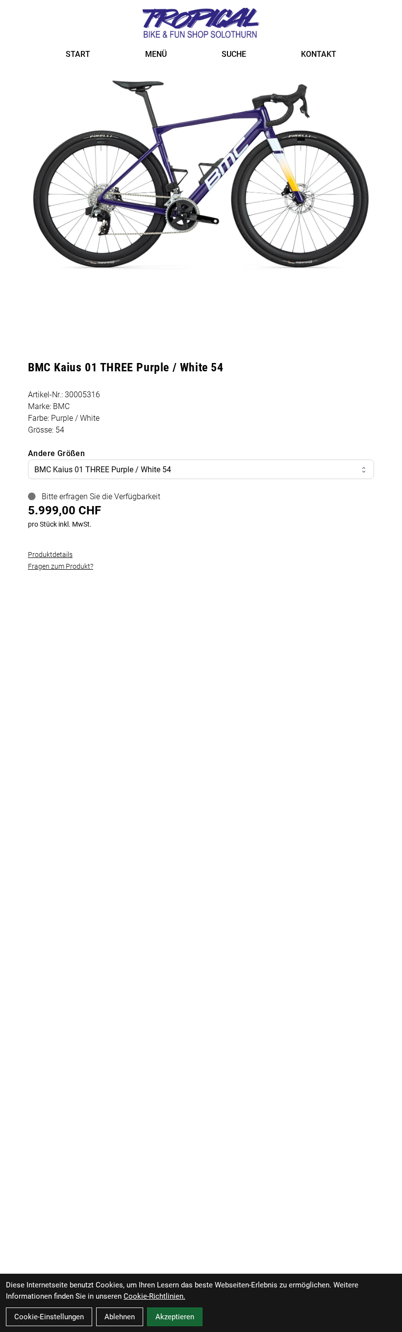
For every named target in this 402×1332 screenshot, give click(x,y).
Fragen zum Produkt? (60, 566)
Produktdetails (50, 554)
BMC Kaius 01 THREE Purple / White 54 (102, 469)
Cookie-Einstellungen (49, 1316)
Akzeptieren (174, 1316)
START (78, 54)
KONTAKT (318, 54)
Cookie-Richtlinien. (154, 1296)
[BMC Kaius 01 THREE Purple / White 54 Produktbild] (201, 176)
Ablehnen (119, 1316)
